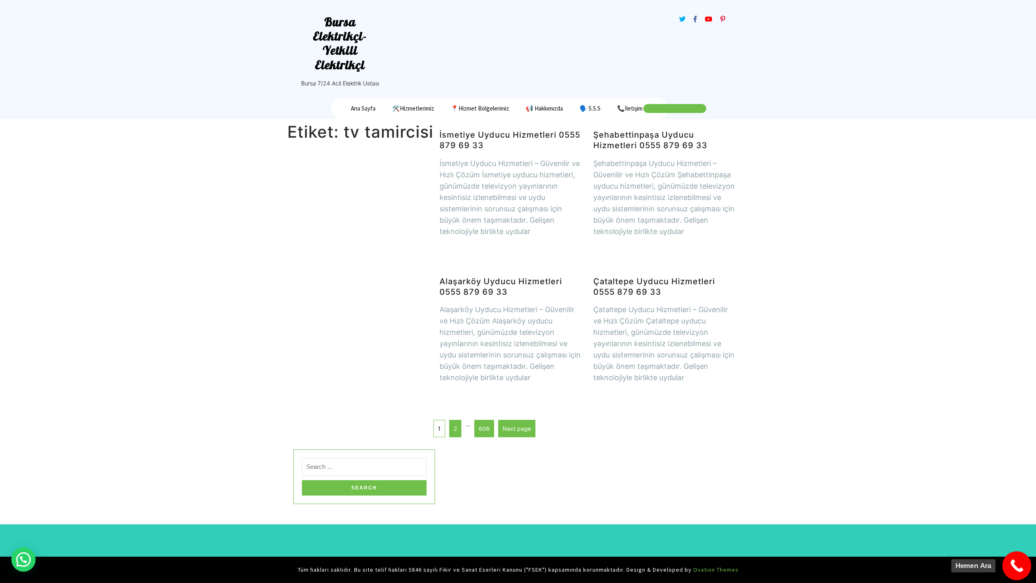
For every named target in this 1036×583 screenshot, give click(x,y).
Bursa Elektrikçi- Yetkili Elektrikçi (340, 43)
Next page (517, 428)
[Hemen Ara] (1017, 566)
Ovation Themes (715, 569)
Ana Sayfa (363, 108)
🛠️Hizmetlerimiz (413, 108)
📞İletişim (630, 108)
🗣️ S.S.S (590, 108)
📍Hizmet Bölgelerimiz (480, 108)
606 (482, 426)
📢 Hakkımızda (544, 108)
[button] (23, 559)
